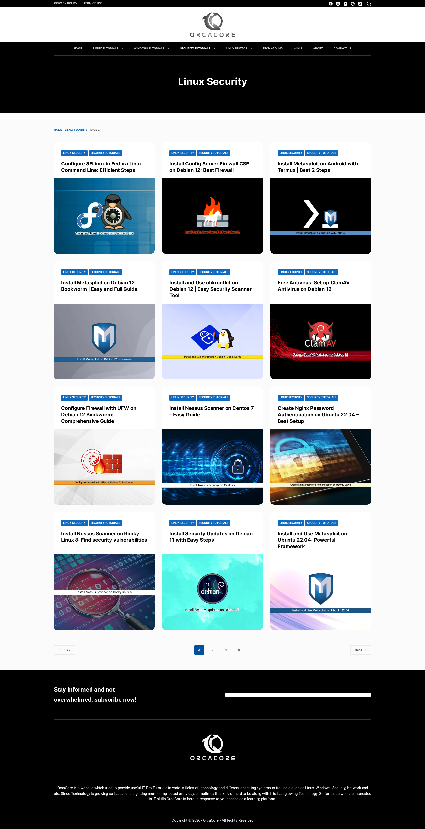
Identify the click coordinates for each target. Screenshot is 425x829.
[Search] (369, 4)
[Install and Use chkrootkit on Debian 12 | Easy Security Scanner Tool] (212, 341)
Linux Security (76, 129)
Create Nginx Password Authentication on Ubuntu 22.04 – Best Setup (318, 414)
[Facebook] (331, 4)
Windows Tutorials (149, 48)
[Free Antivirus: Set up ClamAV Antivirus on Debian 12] (320, 341)
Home (78, 48)
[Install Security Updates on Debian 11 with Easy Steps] (212, 592)
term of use (93, 3)
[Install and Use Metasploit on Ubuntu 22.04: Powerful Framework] (320, 592)
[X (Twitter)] (360, 4)
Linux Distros (236, 48)
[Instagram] (338, 4)
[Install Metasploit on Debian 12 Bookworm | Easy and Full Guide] (104, 341)
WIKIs (298, 48)
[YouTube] (345, 4)
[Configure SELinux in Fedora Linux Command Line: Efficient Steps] (104, 216)
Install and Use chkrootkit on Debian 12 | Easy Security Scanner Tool (210, 289)
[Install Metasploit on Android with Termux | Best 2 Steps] (320, 216)
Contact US (342, 48)
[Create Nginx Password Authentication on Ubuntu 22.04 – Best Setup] (320, 467)
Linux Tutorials (105, 48)
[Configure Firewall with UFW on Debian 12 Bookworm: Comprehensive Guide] (104, 467)
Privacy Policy (65, 3)
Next (358, 649)
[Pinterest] (353, 4)
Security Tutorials (195, 48)
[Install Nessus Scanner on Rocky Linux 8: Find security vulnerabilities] (104, 592)
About (318, 48)
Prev (66, 649)
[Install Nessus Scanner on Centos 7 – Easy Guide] (212, 467)
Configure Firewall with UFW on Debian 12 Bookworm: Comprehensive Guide (98, 414)
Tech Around (273, 48)
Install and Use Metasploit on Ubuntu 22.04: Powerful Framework (312, 540)
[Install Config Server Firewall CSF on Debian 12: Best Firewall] (212, 216)
